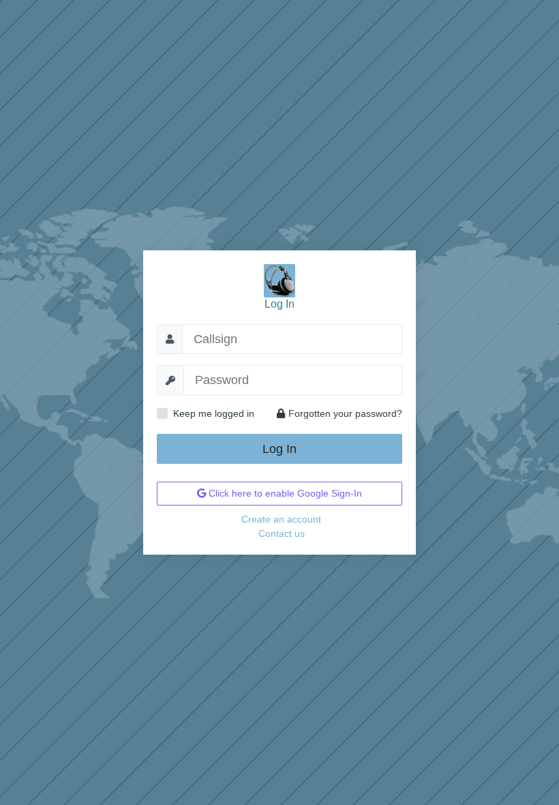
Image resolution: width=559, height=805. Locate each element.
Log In (279, 449)
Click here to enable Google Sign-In (284, 493)
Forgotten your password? (345, 413)
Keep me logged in (213, 413)
